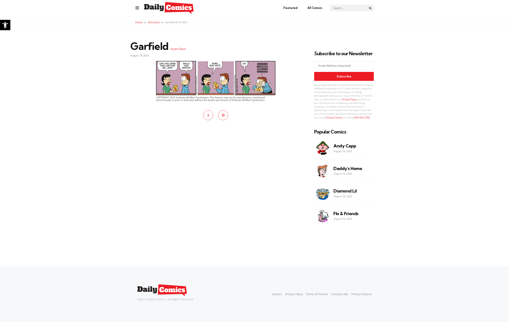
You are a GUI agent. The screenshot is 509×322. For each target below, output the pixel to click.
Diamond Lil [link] (345, 191)
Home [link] (139, 22)
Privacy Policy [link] (349, 99)
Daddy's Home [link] (347, 168)
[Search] (370, 8)
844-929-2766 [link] (362, 117)
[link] (5, 25)
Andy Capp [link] (344, 146)
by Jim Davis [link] (178, 49)
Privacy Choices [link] (334, 117)
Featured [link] (290, 8)
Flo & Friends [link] (345, 213)
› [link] (208, 114)
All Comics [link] (314, 8)
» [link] (223, 114)
